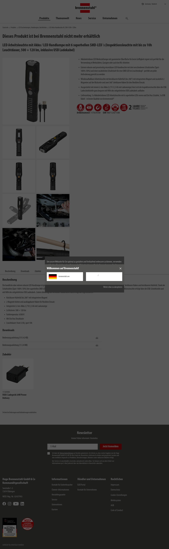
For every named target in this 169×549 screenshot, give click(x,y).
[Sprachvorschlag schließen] (120, 268)
